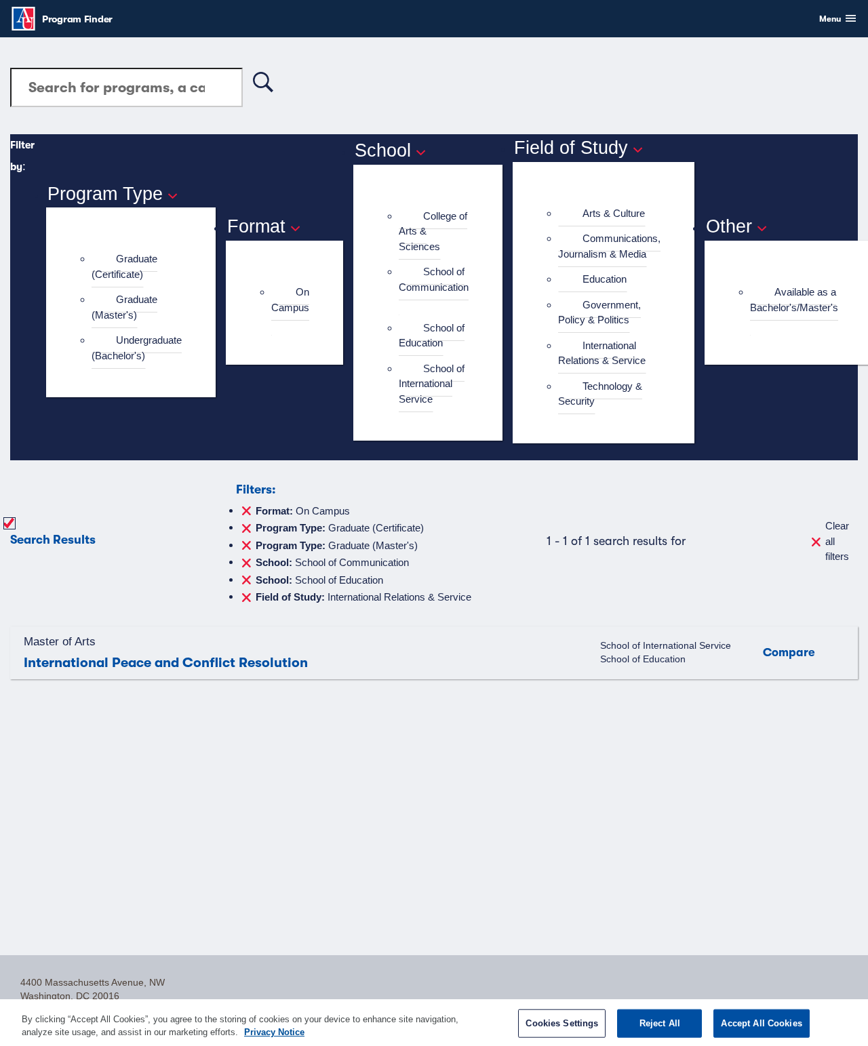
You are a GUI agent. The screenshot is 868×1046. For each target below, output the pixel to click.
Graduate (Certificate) (124, 266)
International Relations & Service (602, 353)
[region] (434, 1022)
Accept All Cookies (761, 1023)
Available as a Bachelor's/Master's (794, 299)
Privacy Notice (274, 1032)
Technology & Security (600, 393)
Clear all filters (837, 541)
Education (605, 279)
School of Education (432, 335)
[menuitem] (137, 267)
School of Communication (434, 279)
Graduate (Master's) (124, 307)
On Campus (290, 299)
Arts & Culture (614, 213)
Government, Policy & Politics (599, 312)
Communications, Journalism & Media (609, 246)
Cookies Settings (562, 1023)
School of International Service (432, 384)
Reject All (659, 1023)
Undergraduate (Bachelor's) (137, 347)
